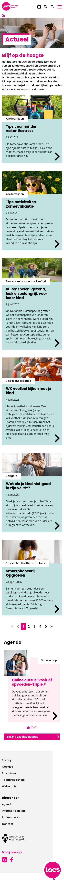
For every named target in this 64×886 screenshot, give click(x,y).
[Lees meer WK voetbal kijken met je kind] (32, 401)
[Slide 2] (32, 727)
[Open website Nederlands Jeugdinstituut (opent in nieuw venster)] (32, 838)
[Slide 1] (28, 727)
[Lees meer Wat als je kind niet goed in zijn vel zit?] (32, 492)
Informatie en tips (14, 811)
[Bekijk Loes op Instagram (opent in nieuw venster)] (4, 859)
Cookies (7, 767)
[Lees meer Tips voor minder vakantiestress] (32, 129)
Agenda (7, 804)
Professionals (11, 817)
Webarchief (9, 786)
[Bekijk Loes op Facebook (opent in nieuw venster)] (11, 859)
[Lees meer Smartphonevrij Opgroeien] (32, 577)
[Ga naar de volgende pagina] (46, 626)
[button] (39, 7)
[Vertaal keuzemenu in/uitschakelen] (45, 7)
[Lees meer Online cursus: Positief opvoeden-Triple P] (34, 690)
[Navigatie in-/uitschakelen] (59, 6)
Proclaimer (9, 773)
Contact (7, 824)
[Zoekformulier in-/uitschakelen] (52, 7)
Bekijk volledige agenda (22, 737)
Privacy (6, 760)
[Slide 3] (35, 727)
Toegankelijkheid (13, 780)
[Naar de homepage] (3, 16)
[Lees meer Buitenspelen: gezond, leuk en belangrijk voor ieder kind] (32, 304)
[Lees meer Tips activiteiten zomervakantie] (32, 210)
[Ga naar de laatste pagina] (52, 626)
